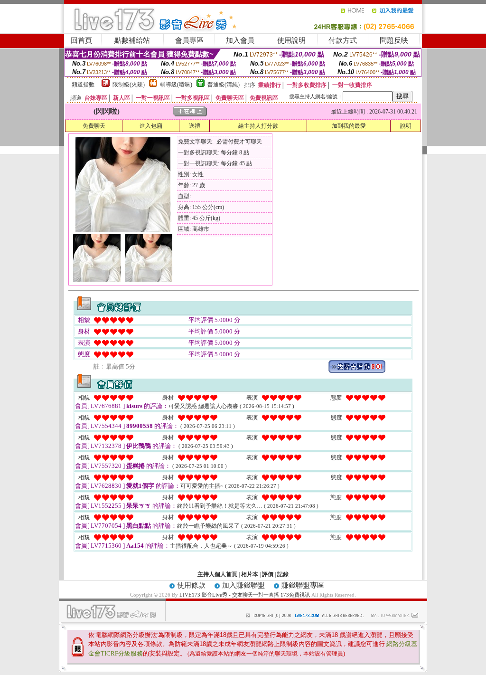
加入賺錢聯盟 (243, 585)
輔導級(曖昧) (176, 84)
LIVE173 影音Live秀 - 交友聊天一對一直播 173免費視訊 (244, 595)
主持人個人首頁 (217, 574)
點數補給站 (132, 40)
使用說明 (291, 40)
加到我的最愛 (349, 126)
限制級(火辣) (128, 84)
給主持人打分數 (258, 126)
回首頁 (81, 40)
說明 (405, 126)
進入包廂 (151, 126)
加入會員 (240, 40)
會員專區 (189, 40)
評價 (267, 574)
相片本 (249, 574)
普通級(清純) (223, 84)
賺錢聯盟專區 (302, 585)
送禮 (194, 126)
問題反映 (394, 40)
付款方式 (342, 40)
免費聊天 (94, 126)
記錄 (283, 574)
